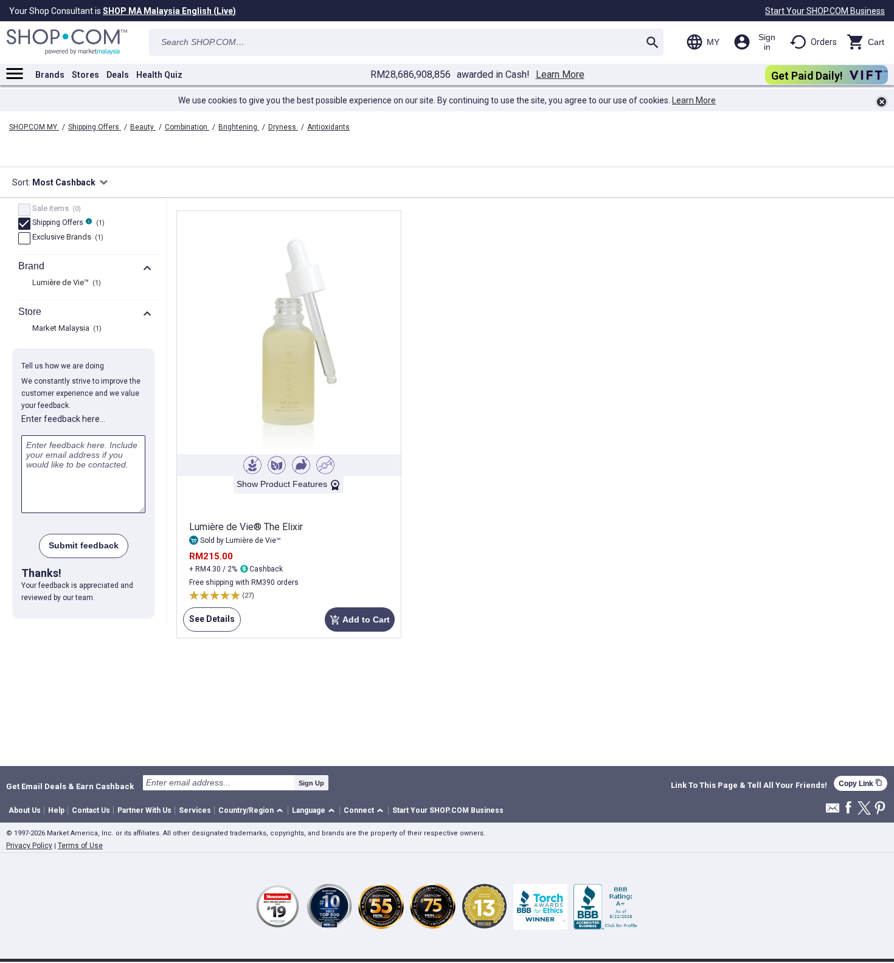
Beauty (143, 127)
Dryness (283, 127)
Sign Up (311, 783)
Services (195, 810)
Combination (187, 127)
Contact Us (91, 810)
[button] (252, 810)
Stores (85, 75)
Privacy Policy (29, 845)
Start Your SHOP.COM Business (825, 11)
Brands (49, 75)
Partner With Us (144, 810)
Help (56, 810)
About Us (25, 810)
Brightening (238, 127)
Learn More (560, 75)
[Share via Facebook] (848, 808)
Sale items (55, 209)
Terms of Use (80, 845)
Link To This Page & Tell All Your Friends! (749, 785)
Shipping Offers (94, 127)
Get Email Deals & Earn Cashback (70, 786)
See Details (209, 623)
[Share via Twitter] (864, 808)
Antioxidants (328, 127)
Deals (117, 75)
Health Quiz (159, 75)
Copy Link (860, 783)
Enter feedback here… (63, 419)
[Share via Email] (832, 811)
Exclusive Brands (66, 237)
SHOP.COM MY (34, 127)
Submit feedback (84, 545)
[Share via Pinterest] (880, 808)
